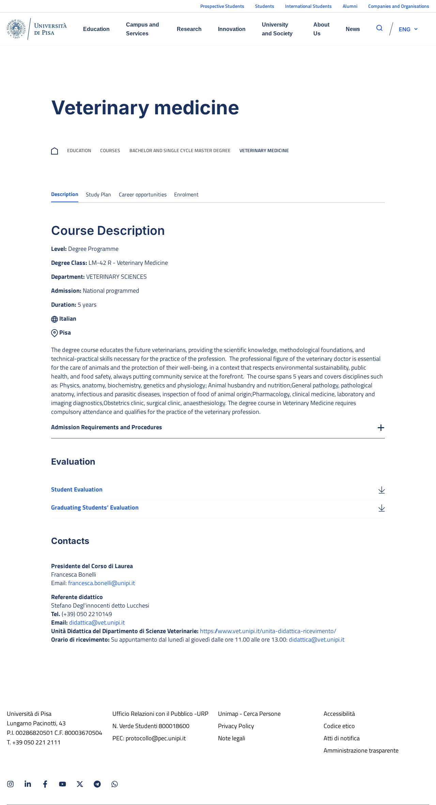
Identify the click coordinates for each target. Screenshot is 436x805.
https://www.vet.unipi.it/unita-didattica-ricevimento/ (268, 630)
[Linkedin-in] (27, 784)
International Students (308, 6)
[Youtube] (62, 784)
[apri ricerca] (379, 28)
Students (264, 6)
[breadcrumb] (54, 150)
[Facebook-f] (45, 784)
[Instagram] (10, 784)
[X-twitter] (79, 784)
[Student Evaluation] (381, 489)
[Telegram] (97, 784)
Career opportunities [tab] (143, 194)
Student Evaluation (77, 489)
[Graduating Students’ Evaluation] (381, 507)
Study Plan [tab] (98, 194)
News (353, 29)
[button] (404, 29)
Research (189, 29)
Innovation (232, 29)
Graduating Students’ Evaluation (95, 507)
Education (96, 29)
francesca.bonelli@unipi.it (101, 582)
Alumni (350, 6)
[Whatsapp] (114, 784)
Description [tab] (64, 194)
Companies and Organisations (398, 6)
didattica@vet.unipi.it (97, 622)
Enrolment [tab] (186, 194)
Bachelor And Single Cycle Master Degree (180, 150)
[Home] (37, 29)
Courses (110, 150)
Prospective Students (222, 6)
